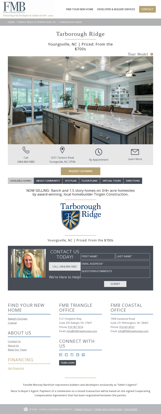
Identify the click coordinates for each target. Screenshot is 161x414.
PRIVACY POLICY (83, 409)
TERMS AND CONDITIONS (108, 409)
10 (85, 141)
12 (91, 141)
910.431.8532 (126, 327)
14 (98, 141)
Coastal (12, 323)
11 (88, 141)
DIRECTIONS (133, 180)
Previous (15, 100)
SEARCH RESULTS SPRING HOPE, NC (37, 22)
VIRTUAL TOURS (112, 180)
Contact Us (14, 341)
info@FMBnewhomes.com (82, 331)
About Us (13, 345)
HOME (11, 22)
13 (95, 141)
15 (101, 141)
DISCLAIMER (130, 409)
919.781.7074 (75, 327)
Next (146, 100)
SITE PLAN (70, 180)
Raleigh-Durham (17, 318)
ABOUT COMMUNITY (48, 180)
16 (104, 141)
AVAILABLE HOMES (20, 180)
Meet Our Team (17, 349)
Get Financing (16, 368)
